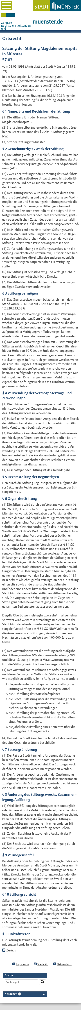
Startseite (42, 964)
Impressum (22, 964)
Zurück (11, 950)
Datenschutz (64, 964)
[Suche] (42, 982)
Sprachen (11, 994)
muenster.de (48, 21)
